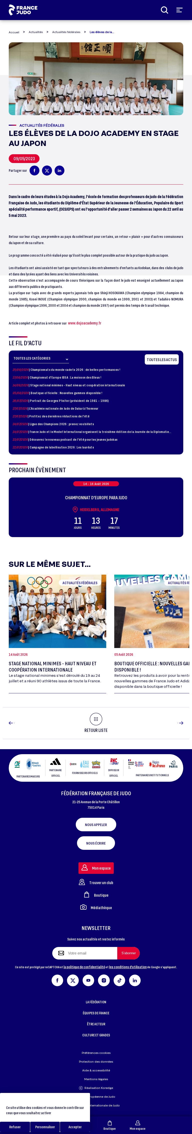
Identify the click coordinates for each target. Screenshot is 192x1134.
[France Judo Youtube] (88, 979)
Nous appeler (96, 824)
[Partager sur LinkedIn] (59, 171)
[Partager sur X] (47, 171)
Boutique (110, 1128)
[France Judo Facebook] (57, 979)
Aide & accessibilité (96, 1070)
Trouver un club (101, 882)
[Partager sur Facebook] (35, 171)
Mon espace (138, 1128)
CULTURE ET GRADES (96, 1035)
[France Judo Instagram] (104, 979)
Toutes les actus (162, 359)
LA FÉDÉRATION (96, 1002)
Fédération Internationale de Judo (96, 1105)
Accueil (14, 32)
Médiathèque (101, 907)
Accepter (75, 1127)
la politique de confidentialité (84, 967)
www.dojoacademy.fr (84, 322)
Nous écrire (96, 843)
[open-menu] (179, 10)
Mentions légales (96, 1079)
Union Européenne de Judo (96, 1096)
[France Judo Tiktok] (119, 979)
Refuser (15, 1127)
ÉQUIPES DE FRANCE (96, 1013)
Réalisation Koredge (98, 1087)
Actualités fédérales (66, 32)
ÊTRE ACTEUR (96, 1024)
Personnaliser (45, 1127)
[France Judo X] (73, 979)
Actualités (36, 32)
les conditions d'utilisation (128, 967)
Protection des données (96, 1061)
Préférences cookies (96, 1052)
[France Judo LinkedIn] (135, 979)
